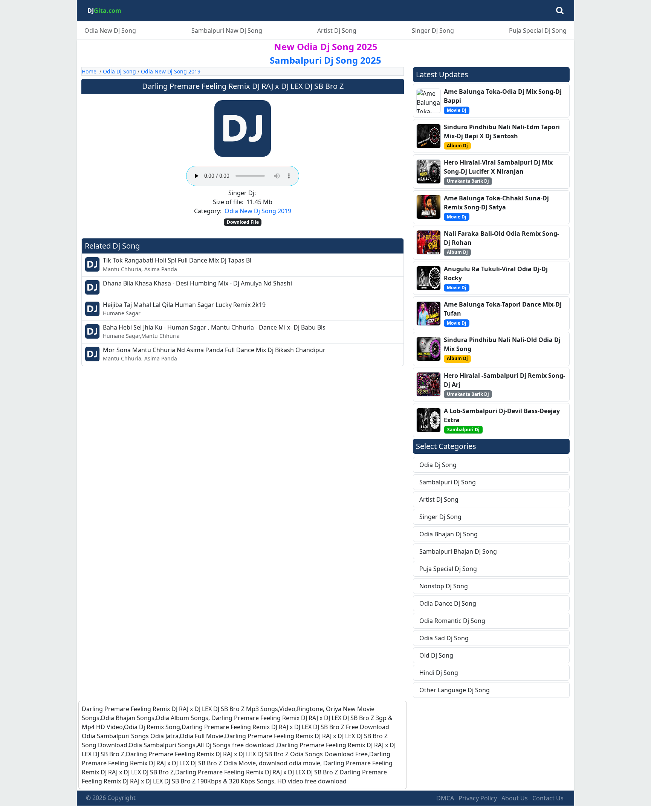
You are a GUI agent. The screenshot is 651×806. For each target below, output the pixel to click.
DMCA (445, 798)
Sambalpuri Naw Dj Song (226, 30)
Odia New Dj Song (110, 30)
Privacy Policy (477, 798)
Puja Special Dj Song (538, 30)
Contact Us (548, 798)
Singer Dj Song (433, 30)
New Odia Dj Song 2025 (325, 46)
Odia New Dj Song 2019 (170, 71)
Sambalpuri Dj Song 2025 (325, 60)
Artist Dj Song (336, 30)
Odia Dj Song (119, 71)
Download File (243, 222)
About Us (514, 798)
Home (89, 71)
